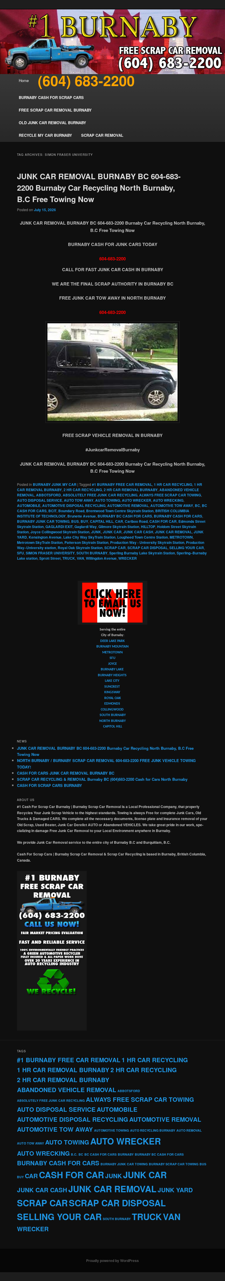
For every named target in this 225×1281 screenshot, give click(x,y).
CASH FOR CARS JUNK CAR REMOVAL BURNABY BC (65, 773)
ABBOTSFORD (48, 495)
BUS (75, 521)
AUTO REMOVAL (189, 1130)
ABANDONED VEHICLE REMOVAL (66, 1089)
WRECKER (127, 558)
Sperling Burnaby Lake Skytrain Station (142, 553)
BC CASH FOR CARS (100, 1154)
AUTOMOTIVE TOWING (111, 1130)
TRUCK (68, 558)
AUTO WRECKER (136, 500)
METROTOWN (181, 537)
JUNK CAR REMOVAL (173, 531)
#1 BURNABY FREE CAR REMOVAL (122, 484)
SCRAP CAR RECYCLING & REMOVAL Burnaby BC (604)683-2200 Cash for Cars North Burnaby (102, 779)
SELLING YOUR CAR (186, 547)
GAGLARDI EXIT (59, 526)
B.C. (74, 1154)
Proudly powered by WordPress (112, 1260)
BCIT (52, 510)
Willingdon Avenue (101, 558)
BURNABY (126, 1154)
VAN (80, 558)
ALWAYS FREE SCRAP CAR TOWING (170, 495)
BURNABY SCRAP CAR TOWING (173, 1164)
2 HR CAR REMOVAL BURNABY (131, 489)
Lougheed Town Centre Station (142, 537)
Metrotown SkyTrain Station (40, 542)
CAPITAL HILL (101, 521)
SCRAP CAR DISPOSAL (147, 547)
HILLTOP (148, 526)
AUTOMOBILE (28, 505)
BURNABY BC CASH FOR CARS (125, 516)
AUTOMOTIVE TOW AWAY (171, 505)
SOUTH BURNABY (92, 553)
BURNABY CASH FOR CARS (178, 516)
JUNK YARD (175, 1190)
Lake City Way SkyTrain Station (89, 537)
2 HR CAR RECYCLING (83, 489)
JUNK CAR (112, 531)
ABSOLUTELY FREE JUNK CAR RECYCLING (100, 495)
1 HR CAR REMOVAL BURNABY (63, 1069)
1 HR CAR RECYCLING (173, 484)
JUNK (96, 531)
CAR (119, 521)
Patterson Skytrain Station (86, 542)
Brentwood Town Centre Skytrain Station (120, 510)
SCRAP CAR (115, 547)
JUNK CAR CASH (138, 531)
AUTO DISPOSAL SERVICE (39, 500)
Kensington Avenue (45, 537)
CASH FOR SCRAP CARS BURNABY (49, 785)
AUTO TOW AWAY (78, 500)
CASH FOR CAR (163, 521)
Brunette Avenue (81, 516)
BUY (84, 521)
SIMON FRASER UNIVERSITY (50, 553)
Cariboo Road (136, 521)
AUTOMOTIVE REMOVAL (128, 505)
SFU (20, 553)
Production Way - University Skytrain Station (147, 542)
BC (197, 505)
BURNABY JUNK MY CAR (54, 484)
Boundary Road (71, 510)
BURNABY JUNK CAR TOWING (43, 521)
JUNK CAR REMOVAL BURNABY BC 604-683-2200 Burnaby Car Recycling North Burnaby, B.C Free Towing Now (99, 187)
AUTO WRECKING (168, 500)
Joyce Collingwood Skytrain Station (59, 531)
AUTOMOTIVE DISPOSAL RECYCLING (73, 505)
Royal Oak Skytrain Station (80, 547)
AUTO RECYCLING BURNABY (152, 1130)
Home (24, 80)
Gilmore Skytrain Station (118, 526)
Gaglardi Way (85, 526)
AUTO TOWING (107, 500)
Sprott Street (50, 558)
